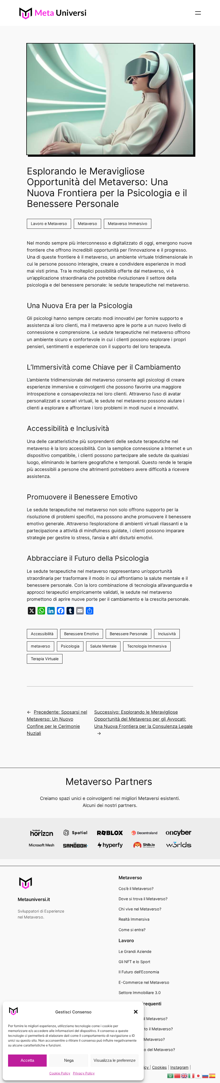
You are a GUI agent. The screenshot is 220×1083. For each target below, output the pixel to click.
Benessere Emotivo (81, 633)
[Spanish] (212, 1075)
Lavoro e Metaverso (49, 223)
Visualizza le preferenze (114, 1060)
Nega (69, 1060)
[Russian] (205, 1075)
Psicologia (70, 646)
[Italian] (191, 1075)
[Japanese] (198, 1075)
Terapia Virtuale (44, 658)
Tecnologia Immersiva (147, 646)
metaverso (40, 646)
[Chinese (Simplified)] (177, 1075)
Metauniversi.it (34, 899)
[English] (184, 1075)
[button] (135, 1011)
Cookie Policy (59, 1073)
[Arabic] (170, 1075)
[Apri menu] (198, 13)
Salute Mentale (103, 646)
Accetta (27, 1060)
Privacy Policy (84, 1073)
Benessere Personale (128, 633)
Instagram (179, 1067)
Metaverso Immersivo (127, 223)
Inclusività (167, 633)
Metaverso (87, 223)
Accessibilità (42, 633)
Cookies (159, 1067)
